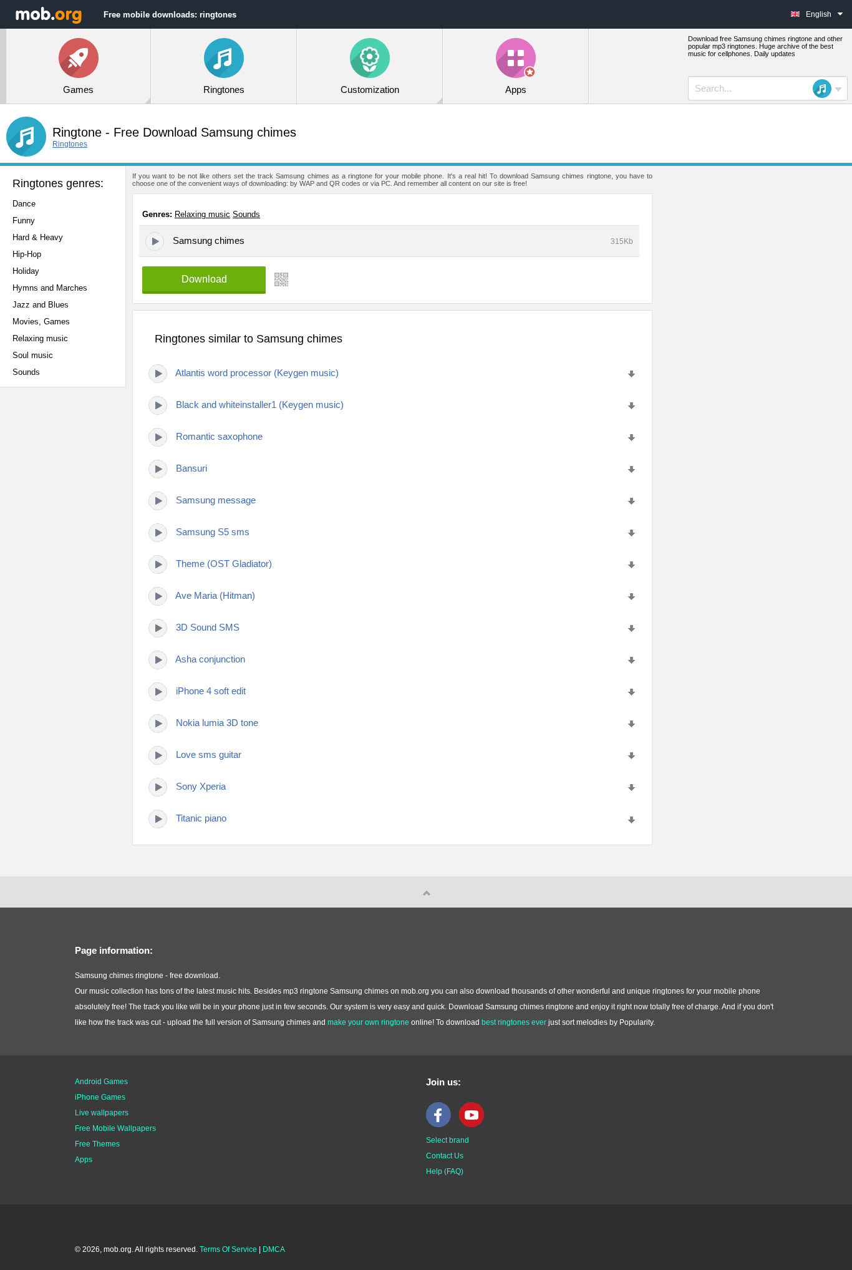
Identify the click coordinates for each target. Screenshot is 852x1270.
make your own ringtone (368, 1022)
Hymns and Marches (49, 288)
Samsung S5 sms (212, 531)
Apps (83, 1159)
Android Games (101, 1081)
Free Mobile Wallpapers (115, 1128)
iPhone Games (100, 1097)
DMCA (274, 1249)
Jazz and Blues (40, 304)
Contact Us (444, 1155)
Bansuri (191, 468)
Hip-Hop (26, 254)
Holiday (25, 271)
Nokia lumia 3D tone (217, 722)
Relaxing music (40, 338)
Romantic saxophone (219, 436)
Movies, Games (41, 321)
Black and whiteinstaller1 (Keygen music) (260, 404)
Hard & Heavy (37, 237)
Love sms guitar (208, 754)
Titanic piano (201, 818)
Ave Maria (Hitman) (215, 595)
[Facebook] (441, 1124)
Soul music (32, 355)
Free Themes (97, 1144)
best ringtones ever (514, 1022)
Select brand (447, 1140)
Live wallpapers (101, 1112)
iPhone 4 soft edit (211, 691)
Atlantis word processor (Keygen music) (257, 372)
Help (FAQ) (444, 1171)
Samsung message (216, 500)
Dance (24, 203)
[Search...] (826, 88)
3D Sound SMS (208, 627)
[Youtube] (474, 1124)
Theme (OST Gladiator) (224, 563)
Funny (23, 220)
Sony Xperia (201, 786)
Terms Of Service (228, 1249)
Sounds (26, 372)
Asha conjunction (210, 659)
